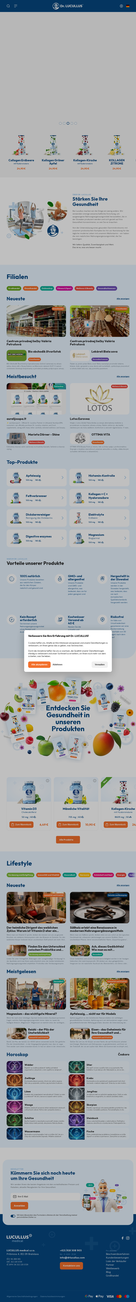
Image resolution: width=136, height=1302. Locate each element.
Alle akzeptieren (39, 664)
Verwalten (100, 664)
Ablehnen (57, 664)
